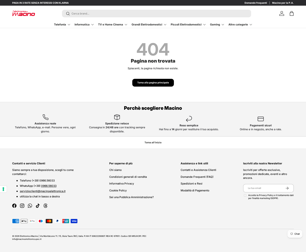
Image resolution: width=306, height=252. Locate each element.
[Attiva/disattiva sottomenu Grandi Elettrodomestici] (165, 24)
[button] (292, 13)
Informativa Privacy (121, 183)
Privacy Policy (266, 195)
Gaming (215, 24)
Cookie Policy (118, 190)
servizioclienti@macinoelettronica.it (43, 191)
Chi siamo (115, 170)
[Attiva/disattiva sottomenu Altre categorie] (251, 24)
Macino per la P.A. (283, 2)
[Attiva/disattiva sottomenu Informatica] (92, 24)
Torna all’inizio (153, 142)
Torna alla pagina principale (153, 82)
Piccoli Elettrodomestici (186, 24)
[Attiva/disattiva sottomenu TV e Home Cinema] (126, 24)
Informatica (82, 24)
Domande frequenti (256, 2)
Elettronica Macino (29, 236)
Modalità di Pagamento (195, 190)
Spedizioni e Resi (191, 183)
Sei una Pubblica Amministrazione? (131, 197)
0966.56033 (48, 185)
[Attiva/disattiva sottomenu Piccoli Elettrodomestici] (204, 24)
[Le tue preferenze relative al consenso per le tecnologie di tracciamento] (3, 189)
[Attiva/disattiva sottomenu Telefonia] (69, 24)
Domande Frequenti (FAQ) (197, 176)
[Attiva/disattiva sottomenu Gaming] (223, 24)
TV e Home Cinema (110, 24)
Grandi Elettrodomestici (147, 24)
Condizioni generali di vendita (128, 176)
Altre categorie (238, 24)
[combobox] (156, 13)
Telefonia (60, 24)
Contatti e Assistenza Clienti (198, 170)
